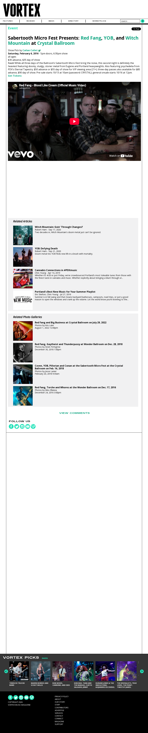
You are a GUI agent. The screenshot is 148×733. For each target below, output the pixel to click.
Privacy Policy (62, 696)
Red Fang (91, 38)
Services (59, 713)
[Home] (21, 16)
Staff (57, 704)
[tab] (43, 658)
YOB (108, 38)
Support (59, 724)
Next (142, 671)
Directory (73, 21)
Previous (6, 671)
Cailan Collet (30, 50)
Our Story (60, 702)
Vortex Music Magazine (19, 705)
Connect (59, 718)
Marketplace (99, 21)
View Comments (74, 413)
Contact (59, 715)
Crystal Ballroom (56, 43)
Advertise (59, 710)
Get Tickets (15, 75)
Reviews (30, 21)
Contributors (62, 707)
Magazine (59, 721)
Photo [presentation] (45, 658)
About (58, 699)
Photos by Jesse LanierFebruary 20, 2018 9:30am (79, 369)
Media (51, 21)
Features (8, 21)
